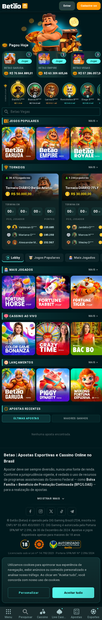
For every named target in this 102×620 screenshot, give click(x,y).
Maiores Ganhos (76, 418)
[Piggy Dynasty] (53, 385)
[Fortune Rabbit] (53, 292)
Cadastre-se (89, 5)
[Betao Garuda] (18, 143)
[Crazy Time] (53, 338)
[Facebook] (30, 511)
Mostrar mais (48, 498)
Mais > (93, 120)
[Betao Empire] (53, 143)
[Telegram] (72, 511)
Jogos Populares (47, 257)
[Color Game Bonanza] (18, 338)
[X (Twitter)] (51, 511)
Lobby (15, 257)
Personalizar (29, 592)
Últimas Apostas (26, 418)
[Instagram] (40, 511)
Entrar (67, 5)
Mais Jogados (84, 257)
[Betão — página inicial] (11, 6)
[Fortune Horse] (18, 292)
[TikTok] (61, 511)
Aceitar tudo (73, 592)
